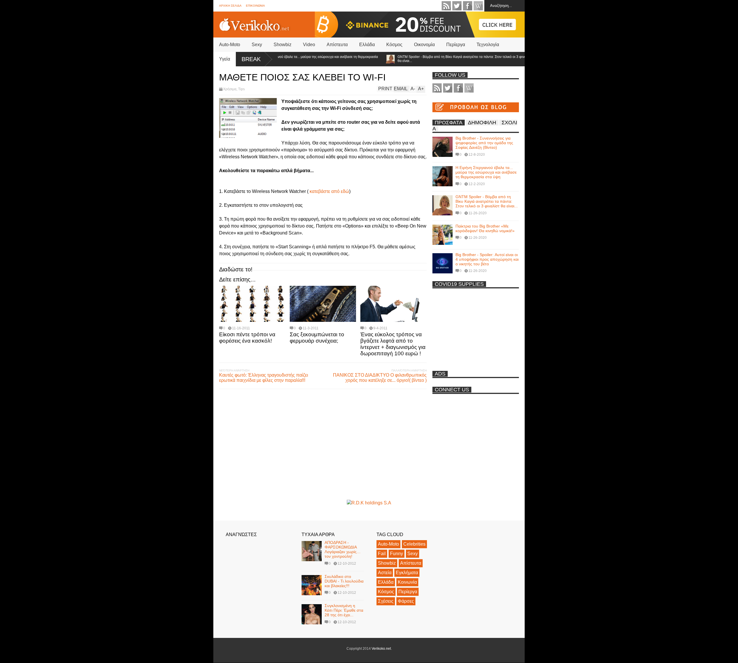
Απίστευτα (337, 44)
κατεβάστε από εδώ (329, 191)
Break (251, 59)
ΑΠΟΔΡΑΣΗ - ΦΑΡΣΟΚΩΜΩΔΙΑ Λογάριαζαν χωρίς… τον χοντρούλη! (343, 549)
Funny (396, 553)
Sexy (257, 44)
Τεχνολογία (488, 44)
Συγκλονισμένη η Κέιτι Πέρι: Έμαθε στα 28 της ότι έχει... (344, 610)
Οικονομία (424, 44)
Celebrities (414, 544)
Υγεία (224, 59)
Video (309, 44)
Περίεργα (455, 44)
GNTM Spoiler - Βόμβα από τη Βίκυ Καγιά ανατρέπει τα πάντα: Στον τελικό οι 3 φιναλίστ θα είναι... (449, 59)
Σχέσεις (386, 601)
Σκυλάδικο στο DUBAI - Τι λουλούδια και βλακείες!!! (344, 581)
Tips (241, 89)
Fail (382, 553)
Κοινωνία (407, 582)
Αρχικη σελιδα (230, 5)
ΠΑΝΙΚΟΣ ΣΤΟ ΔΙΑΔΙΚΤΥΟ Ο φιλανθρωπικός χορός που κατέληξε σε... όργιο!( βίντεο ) (380, 378)
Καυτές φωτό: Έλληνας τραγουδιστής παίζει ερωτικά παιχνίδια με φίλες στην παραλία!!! (263, 378)
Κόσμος (394, 44)
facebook (467, 5)
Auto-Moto (229, 44)
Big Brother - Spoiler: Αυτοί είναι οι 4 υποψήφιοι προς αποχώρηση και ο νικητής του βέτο (487, 259)
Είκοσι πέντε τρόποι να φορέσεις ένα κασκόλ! (247, 337)
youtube (478, 5)
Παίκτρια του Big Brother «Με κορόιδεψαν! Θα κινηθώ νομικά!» (485, 228)
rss (446, 5)
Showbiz (282, 44)
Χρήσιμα (229, 89)
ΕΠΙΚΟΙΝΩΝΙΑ (255, 5)
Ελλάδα (367, 44)
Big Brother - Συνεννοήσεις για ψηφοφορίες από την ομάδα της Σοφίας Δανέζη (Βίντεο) (484, 143)
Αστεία (384, 572)
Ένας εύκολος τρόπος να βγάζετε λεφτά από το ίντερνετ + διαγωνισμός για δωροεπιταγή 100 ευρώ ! (393, 343)
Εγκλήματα (407, 572)
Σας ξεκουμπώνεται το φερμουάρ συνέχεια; (317, 337)
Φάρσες (406, 601)
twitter (457, 5)
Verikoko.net (381, 649)
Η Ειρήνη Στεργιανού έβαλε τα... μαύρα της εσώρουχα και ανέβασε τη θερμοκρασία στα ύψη (298, 59)
